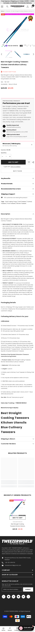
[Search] (7, 7)
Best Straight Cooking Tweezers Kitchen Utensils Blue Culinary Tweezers (17, 526)
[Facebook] (3, 597)
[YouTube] (23, 597)
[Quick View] (24, 505)
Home (2, 12)
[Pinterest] (13, 597)
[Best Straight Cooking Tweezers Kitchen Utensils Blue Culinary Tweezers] (17, 508)
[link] (9, 484)
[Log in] (28, 7)
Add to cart (13, 163)
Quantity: (4, 153)
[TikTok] (18, 597)
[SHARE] (32, 163)
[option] (17, 31)
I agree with (6, 167)
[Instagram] (8, 597)
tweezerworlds (17, 522)
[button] (28, 45)
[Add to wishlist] (29, 162)
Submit (28, 590)
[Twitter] (28, 597)
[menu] (2, 7)
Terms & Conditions (15, 167)
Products (8, 12)
